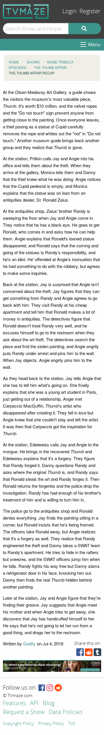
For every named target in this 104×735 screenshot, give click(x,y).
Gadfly (29, 644)
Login (69, 11)
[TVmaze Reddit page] (58, 688)
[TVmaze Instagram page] (50, 688)
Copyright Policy (18, 724)
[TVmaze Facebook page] (41, 688)
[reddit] (88, 654)
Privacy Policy (51, 724)
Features (14, 704)
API (34, 704)
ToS (71, 724)
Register (90, 11)
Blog (48, 704)
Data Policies (66, 712)
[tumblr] (97, 654)
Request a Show (23, 712)
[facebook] (80, 654)
